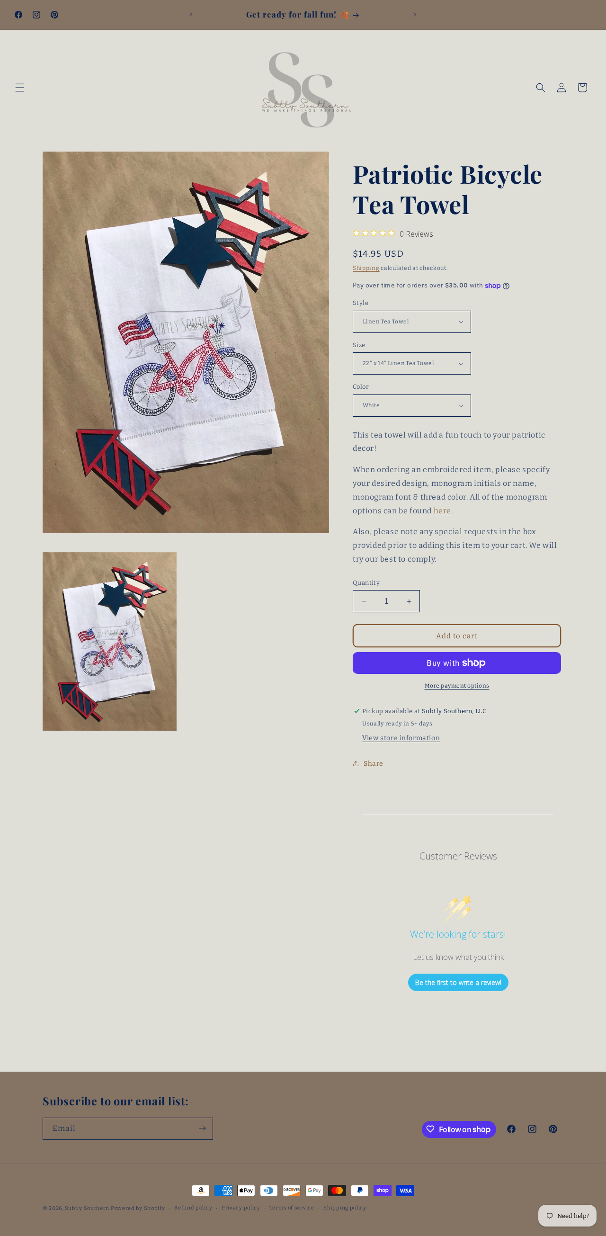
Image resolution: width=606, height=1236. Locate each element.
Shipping (366, 268)
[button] (19, 87)
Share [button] (373, 764)
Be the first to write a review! (458, 982)
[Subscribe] (202, 1128)
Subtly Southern (87, 1208)
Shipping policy (344, 1208)
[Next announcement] (414, 15)
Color (361, 386)
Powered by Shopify (138, 1208)
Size (359, 345)
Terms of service (291, 1208)
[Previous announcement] (191, 15)
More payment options (457, 685)
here (442, 510)
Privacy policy (241, 1208)
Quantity (366, 582)
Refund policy (193, 1208)
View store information (401, 738)
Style (360, 302)
